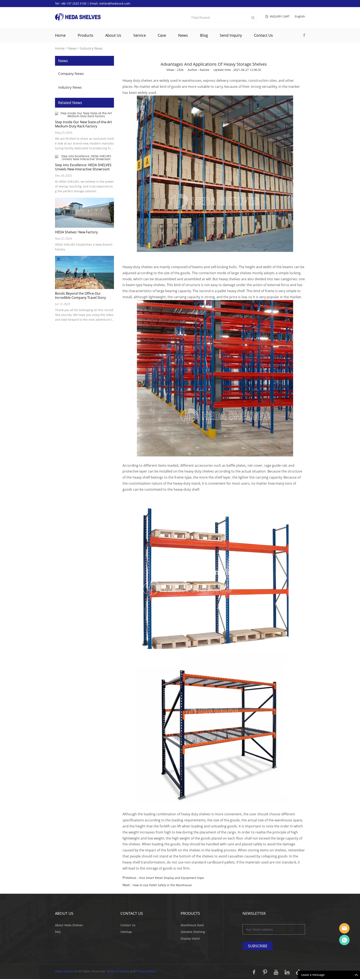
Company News (71, 73)
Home (60, 35)
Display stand (190, 938)
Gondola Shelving (193, 932)
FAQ (58, 932)
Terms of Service (117, 971)
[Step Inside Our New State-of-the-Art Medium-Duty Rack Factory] (84, 115)
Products (85, 35)
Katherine (344, 940)
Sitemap (126, 932)
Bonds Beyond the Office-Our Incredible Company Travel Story (80, 295)
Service (139, 35)
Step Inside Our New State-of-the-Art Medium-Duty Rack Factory (83, 124)
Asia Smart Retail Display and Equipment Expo (171, 878)
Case (162, 35)
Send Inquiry (231, 35)
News (183, 35)
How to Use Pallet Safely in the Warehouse (162, 885)
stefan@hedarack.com (114, 3)
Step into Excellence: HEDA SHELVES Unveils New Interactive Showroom (83, 167)
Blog (204, 35)
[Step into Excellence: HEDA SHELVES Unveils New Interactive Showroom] (84, 158)
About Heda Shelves (69, 925)
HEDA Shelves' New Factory (76, 232)
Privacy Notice (146, 971)
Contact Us (263, 35)
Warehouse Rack (192, 925)
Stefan (344, 928)
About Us (113, 35)
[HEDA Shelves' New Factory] (84, 213)
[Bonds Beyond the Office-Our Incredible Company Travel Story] (84, 272)
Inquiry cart (280, 16)
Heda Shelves (64, 971)
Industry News (91, 48)
